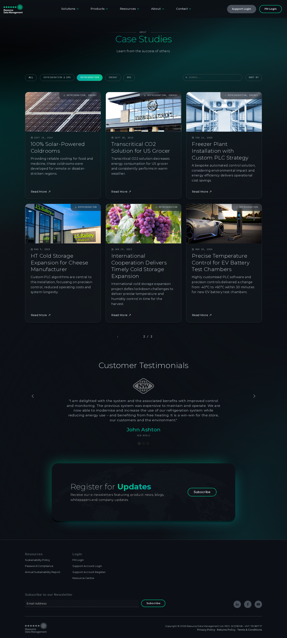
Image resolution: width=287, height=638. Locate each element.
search (186, 77)
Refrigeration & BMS (57, 77)
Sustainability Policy (37, 560)
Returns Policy (226, 629)
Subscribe (202, 492)
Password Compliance (39, 566)
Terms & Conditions (249, 629)
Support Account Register (89, 572)
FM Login (78, 560)
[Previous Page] (118, 337)
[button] (70, 9)
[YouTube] (258, 604)
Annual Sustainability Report (42, 572)
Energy (113, 77)
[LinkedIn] (237, 604)
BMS (129, 77)
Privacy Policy (206, 629)
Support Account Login (87, 566)
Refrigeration (89, 77)
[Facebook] (247, 604)
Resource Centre (83, 578)
